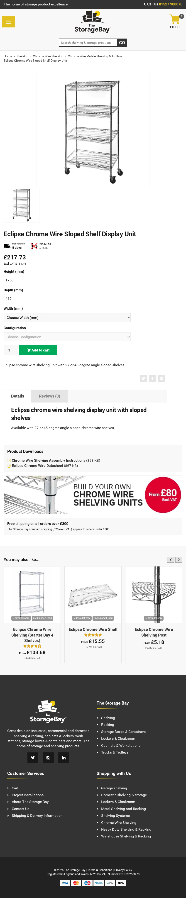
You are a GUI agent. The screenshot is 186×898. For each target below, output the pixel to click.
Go (122, 42)
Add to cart (40, 350)
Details (17, 396)
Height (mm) (14, 271)
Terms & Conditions (99, 870)
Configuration (15, 328)
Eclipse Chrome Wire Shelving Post (154, 632)
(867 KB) (45, 466)
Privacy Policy (123, 870)
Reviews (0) (49, 396)
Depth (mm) (13, 290)
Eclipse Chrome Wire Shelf (93, 629)
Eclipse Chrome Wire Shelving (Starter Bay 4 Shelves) (32, 635)
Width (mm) (13, 308)
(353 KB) (56, 460)
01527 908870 (170, 4)
